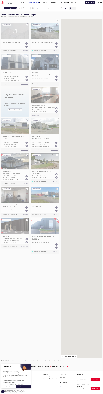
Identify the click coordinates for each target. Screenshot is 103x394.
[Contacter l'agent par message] (26, 47)
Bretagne (38, 360)
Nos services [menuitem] (63, 382)
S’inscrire (95, 379)
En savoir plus (24, 50)
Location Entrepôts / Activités (27, 360)
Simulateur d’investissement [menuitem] (50, 378)
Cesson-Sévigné (52, 360)
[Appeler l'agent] (26, 43)
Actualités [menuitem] (63, 374)
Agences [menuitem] (62, 377)
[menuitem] (98, 2)
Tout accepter (23, 386)
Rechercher (95, 388)
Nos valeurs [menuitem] (63, 385)
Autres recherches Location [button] (59, 366)
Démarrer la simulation (15, 109)
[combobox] (17, 8)
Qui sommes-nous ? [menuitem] (65, 379)
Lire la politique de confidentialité (9, 382)
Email (78, 376)
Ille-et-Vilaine (45, 360)
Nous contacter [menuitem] (90, 2)
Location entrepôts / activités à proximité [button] (38, 366)
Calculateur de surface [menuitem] (48, 376)
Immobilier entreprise (14, 360)
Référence (79, 386)
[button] (16, 8)
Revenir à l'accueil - (5, 360)
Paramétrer (8, 386)
